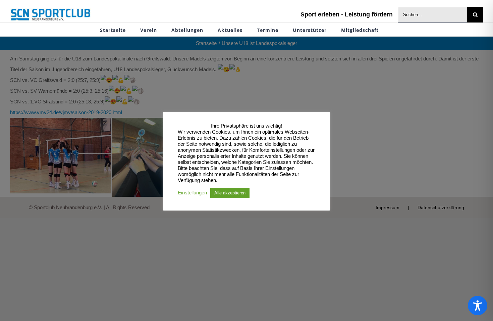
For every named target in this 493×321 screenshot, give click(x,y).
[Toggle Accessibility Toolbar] (477, 305)
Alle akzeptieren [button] (229, 192)
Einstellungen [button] (192, 192)
